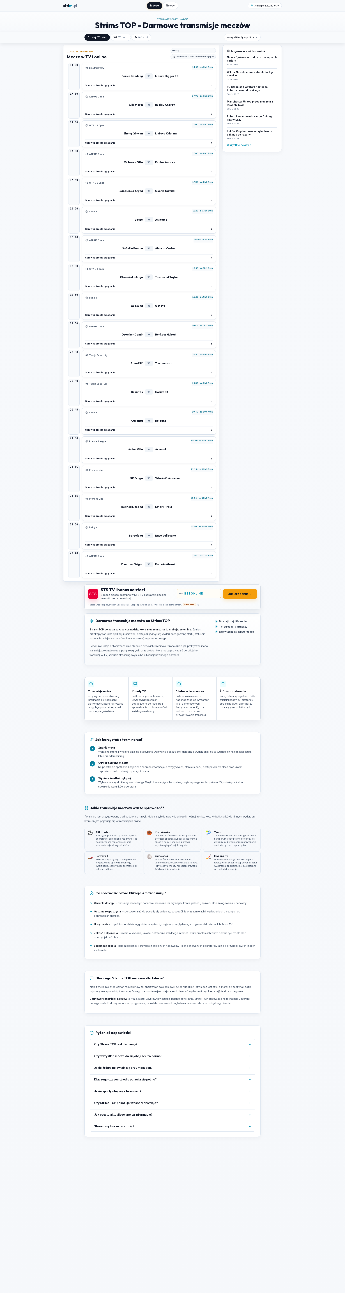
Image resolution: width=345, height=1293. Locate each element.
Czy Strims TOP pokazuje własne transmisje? (172, 1103)
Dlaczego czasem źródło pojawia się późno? (172, 1079)
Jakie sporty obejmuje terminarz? (172, 1091)
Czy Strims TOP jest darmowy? (172, 1044)
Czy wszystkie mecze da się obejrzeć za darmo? (172, 1056)
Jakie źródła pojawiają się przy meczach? (172, 1068)
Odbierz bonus (238, 594)
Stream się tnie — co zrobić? (172, 1126)
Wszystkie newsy (238, 145)
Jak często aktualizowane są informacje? (172, 1115)
